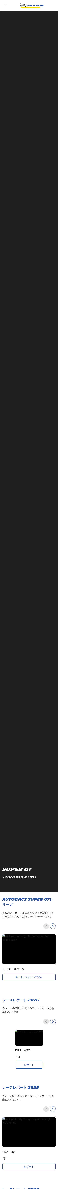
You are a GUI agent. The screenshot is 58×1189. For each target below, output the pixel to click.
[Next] (53, 926)
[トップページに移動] (31, 5)
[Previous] (46, 926)
